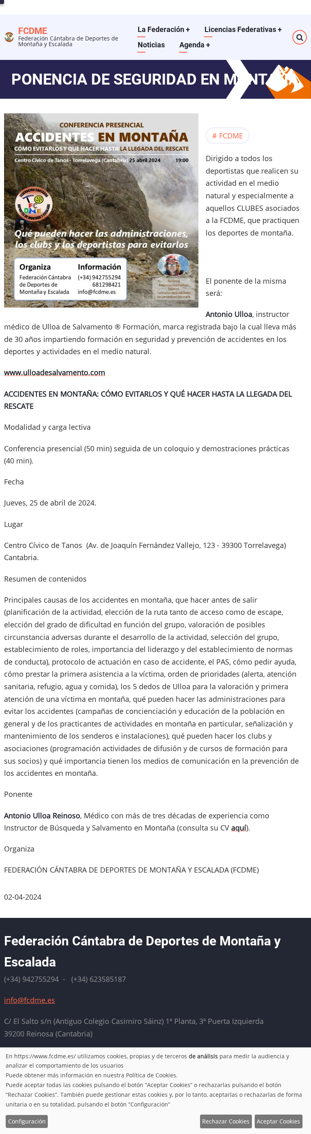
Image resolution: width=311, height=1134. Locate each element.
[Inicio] (9, 36)
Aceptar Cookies (278, 1121)
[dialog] (155, 1090)
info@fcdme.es (29, 1000)
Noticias (151, 44)
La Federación (164, 29)
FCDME (32, 31)
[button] (101, 213)
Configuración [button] (27, 1121)
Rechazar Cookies (225, 1121)
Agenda (194, 44)
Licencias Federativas (243, 29)
